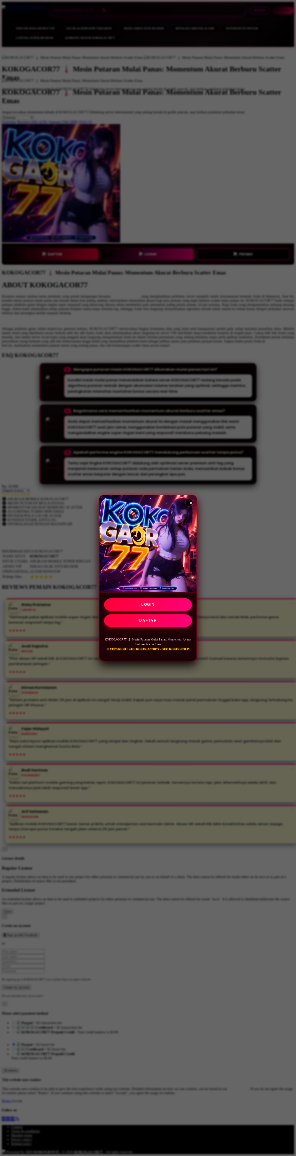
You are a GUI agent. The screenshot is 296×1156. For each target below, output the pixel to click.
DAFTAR (148, 620)
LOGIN (148, 604)
